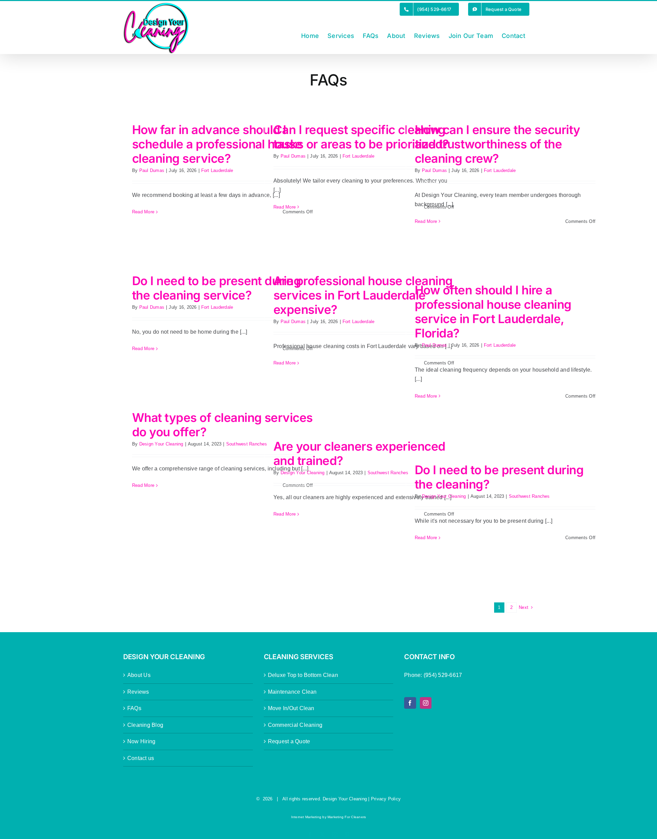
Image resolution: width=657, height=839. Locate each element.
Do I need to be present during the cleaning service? (216, 288)
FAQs (134, 708)
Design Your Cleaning (161, 444)
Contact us (140, 758)
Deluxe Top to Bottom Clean (303, 675)
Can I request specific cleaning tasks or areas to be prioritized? (361, 136)
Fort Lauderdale (217, 170)
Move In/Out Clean (291, 708)
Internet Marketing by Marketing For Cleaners (328, 817)
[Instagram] (425, 703)
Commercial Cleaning (295, 725)
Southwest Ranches (246, 444)
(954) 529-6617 (443, 675)
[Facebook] (410, 703)
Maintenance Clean (292, 692)
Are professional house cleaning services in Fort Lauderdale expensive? (363, 295)
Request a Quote (289, 741)
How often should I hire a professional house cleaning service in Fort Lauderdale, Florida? (493, 311)
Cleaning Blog (145, 725)
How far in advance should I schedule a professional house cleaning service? (217, 143)
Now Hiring (141, 741)
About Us (139, 675)
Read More (143, 211)
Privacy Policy (386, 798)
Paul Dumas (151, 170)
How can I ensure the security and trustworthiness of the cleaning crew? (497, 143)
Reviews (138, 692)
